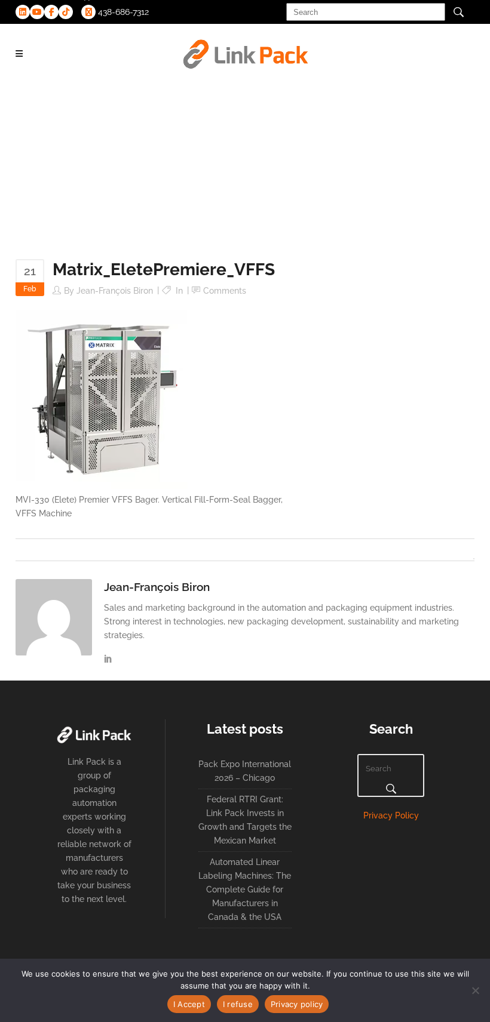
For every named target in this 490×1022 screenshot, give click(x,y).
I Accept (189, 1004)
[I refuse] (475, 990)
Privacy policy (297, 1004)
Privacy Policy (391, 815)
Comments (224, 290)
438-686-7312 (122, 12)
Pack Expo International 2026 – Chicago (244, 771)
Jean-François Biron (114, 290)
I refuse (238, 1004)
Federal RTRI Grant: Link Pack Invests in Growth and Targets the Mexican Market (245, 820)
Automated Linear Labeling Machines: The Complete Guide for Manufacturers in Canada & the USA (244, 889)
